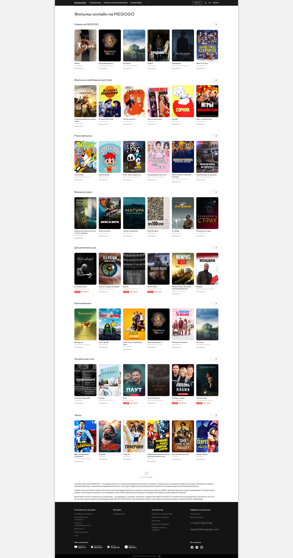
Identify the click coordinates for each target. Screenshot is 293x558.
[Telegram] (197, 547)
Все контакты (195, 514)
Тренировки (136, 3)
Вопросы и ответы (197, 517)
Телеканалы (95, 3)
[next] (216, 24)
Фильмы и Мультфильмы (116, 3)
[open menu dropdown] (147, 3)
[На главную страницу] (80, 3)
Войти (216, 3)
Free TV (197, 3)
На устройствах (157, 510)
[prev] (211, 24)
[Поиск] (205, 3)
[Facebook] (192, 547)
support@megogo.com (204, 529)
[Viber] (201, 547)
